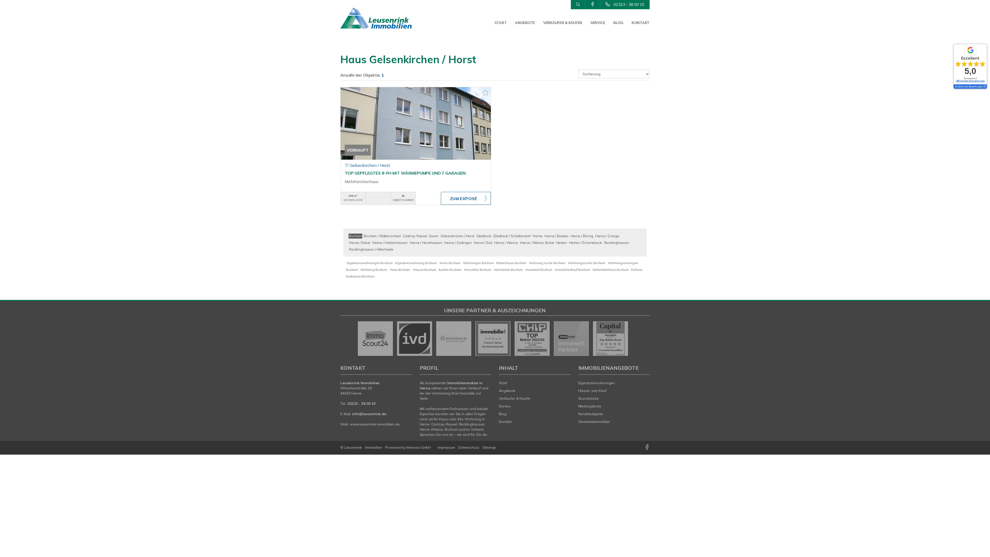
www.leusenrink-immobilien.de (374, 424)
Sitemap (489, 447)
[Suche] (578, 4)
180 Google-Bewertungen (970, 80)
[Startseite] (376, 18)
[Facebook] (592, 4)
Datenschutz (468, 447)
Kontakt (640, 22)
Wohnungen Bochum (478, 263)
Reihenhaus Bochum (511, 263)
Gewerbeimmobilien (594, 421)
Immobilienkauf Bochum (572, 270)
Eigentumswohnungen (596, 383)
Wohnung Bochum (373, 270)
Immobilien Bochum (508, 270)
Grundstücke (588, 398)
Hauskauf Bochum (538, 270)
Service (597, 22)
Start (500, 22)
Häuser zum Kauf (592, 390)
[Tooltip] (984, 86)
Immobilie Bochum (477, 270)
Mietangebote (589, 406)
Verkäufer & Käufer (562, 22)
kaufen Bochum (450, 270)
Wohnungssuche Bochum (586, 263)
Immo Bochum (450, 263)
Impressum (446, 447)
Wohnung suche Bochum (547, 263)
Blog (618, 22)
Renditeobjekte (590, 414)
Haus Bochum (400, 270)
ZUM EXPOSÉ (463, 198)
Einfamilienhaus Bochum (611, 270)
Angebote (525, 22)
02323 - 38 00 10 (629, 4)
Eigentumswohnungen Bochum (369, 263)
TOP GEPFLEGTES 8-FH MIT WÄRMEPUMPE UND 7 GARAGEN (405, 173)
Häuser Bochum (424, 270)
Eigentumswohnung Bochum (416, 263)
